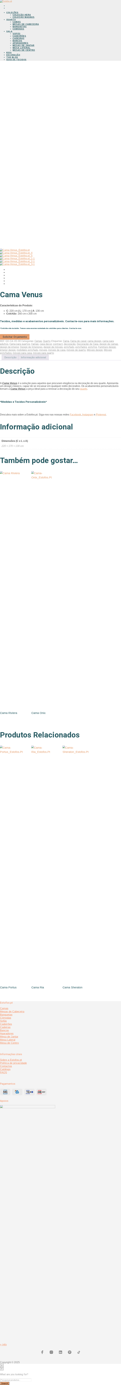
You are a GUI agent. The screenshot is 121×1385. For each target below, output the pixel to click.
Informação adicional (33, 357)
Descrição (10, 357)
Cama (66, 341)
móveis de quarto (76, 350)
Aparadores (20, 43)
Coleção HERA (22, 15)
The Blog (12, 57)
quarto (83, 389)
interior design (8, 350)
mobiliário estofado (27, 350)
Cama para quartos (19, 344)
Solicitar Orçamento (15, 336)
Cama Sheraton (72, 987)
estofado (69, 347)
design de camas (108, 344)
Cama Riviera (8, 713)
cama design (94, 341)
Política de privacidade (13, 1063)
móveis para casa (22, 353)
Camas (17, 22)
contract (58, 344)
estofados (81, 347)
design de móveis (53, 347)
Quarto (11, 19)
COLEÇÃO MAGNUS (24, 17)
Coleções (12, 12)
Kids (9, 52)
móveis (43, 350)
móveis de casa (56, 350)
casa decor (46, 344)
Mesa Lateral (21, 48)
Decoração (13, 55)
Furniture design (107, 347)
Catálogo (5, 1069)
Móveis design (95, 350)
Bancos (17, 41)
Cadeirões (19, 36)
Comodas (18, 29)
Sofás (16, 34)
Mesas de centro (24, 50)
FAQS (3, 1072)
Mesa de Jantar (9, 1036)
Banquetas (20, 26)
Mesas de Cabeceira (26, 24)
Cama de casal (78, 341)
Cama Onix (38, 713)
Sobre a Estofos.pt (11, 1059)
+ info (3, 1344)
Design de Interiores (31, 347)
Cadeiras (18, 38)
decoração (70, 344)
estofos (92, 347)
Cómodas (5, 1017)
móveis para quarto (43, 353)
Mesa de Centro (9, 1042)
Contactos (6, 1066)
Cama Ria (37, 987)
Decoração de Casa (87, 344)
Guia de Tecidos (16, 59)
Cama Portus (8, 987)
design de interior (9, 347)
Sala (9, 31)
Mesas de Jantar (23, 45)
